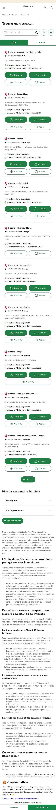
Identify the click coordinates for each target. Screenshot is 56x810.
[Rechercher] (36, 33)
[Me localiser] (44, 33)
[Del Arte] (28, 7)
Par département (14, 510)
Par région (11, 500)
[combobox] (17, 33)
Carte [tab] (42, 43)
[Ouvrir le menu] (4, 7)
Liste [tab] (14, 43)
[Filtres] (51, 33)
